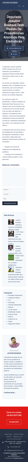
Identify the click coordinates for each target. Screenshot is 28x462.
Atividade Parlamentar (15, 295)
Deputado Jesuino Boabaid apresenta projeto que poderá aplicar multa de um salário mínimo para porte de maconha (15, 274)
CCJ (9, 300)
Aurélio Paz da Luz (18, 458)
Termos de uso (17, 436)
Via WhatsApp (14, 422)
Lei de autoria (12, 309)
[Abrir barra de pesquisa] (19, 6)
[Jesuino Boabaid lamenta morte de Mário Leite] (11, 248)
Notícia (10, 316)
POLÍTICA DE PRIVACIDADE (14, 439)
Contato (8, 436)
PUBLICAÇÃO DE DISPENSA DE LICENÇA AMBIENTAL (16, 260)
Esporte (10, 307)
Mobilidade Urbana (14, 312)
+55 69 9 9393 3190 (15, 447)
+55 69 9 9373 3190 (14, 415)
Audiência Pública (14, 298)
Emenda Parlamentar (14, 305)
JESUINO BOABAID (10, 2)
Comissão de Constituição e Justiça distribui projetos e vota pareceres (12, 157)
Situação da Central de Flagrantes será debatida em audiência (11, 149)
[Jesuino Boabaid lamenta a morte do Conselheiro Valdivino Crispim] (11, 222)
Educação (11, 302)
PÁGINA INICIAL (8, 434)
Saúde (10, 321)
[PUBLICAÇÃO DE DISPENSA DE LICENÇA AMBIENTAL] (11, 258)
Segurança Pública (14, 324)
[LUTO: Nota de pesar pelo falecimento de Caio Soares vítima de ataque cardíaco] (11, 234)
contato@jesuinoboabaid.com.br (15, 450)
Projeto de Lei (12, 319)
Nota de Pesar (12, 314)
